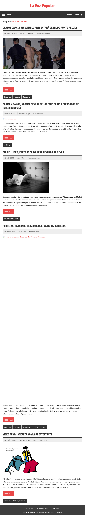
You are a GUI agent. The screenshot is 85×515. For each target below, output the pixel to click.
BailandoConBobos (26, 33)
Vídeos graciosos (39, 427)
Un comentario (38, 113)
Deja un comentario (43, 33)
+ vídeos (7, 145)
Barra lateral (73, 14)
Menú (9, 14)
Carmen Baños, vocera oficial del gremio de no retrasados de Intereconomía (41, 106)
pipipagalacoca (25, 440)
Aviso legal (55, 508)
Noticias (17, 97)
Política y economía (11, 219)
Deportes (7, 97)
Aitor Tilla (20, 158)
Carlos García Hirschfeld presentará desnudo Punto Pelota (40, 28)
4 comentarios (34, 232)
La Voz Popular (42, 5)
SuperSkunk (22, 232)
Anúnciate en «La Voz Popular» (36, 508)
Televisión (26, 97)
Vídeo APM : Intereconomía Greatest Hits (27, 434)
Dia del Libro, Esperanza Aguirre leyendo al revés (33, 152)
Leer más (8, 90)
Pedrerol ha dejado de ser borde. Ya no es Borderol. (35, 226)
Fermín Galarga (24, 113)
